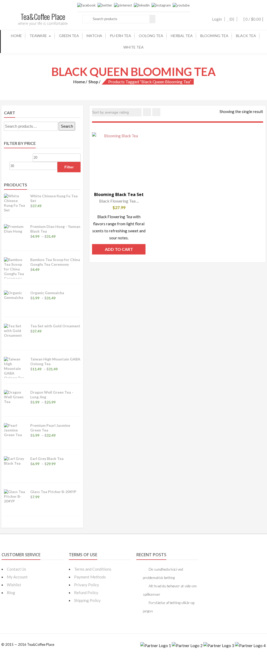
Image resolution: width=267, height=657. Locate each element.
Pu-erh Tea (120, 35)
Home (16, 35)
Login (217, 19)
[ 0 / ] (253, 19)
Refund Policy (86, 592)
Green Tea (69, 35)
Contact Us (16, 569)
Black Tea (246, 35)
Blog (11, 592)
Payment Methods (90, 577)
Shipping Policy (87, 600)
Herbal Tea (182, 35)
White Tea (133, 47)
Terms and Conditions (92, 569)
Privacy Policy (86, 584)
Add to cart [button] (119, 249)
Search (67, 126)
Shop (93, 81)
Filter (69, 167)
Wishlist (14, 584)
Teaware (38, 35)
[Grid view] (147, 112)
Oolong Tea (151, 35)
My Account (17, 577)
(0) (231, 19)
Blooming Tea (214, 35)
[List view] (156, 112)
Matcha (94, 35)
